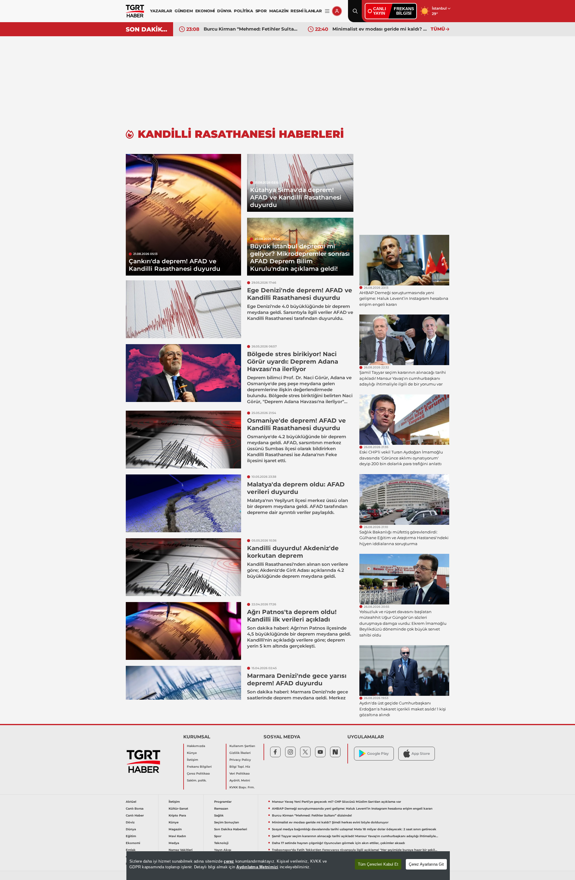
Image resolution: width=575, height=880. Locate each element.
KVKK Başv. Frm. (242, 787)
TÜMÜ (438, 29)
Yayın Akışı (222, 850)
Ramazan (221, 809)
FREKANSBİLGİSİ (404, 11)
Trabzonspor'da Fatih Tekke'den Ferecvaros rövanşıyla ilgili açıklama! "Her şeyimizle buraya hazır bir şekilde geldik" (355, 850)
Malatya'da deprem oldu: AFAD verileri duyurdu (296, 488)
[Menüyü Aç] (327, 11)
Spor (217, 836)
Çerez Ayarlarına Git (426, 864)
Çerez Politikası (198, 773)
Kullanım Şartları (242, 746)
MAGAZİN (278, 10)
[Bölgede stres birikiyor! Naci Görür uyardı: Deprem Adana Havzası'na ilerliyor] (183, 373)
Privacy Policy (240, 760)
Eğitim (131, 836)
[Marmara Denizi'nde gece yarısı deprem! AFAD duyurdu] (183, 695)
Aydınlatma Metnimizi (257, 867)
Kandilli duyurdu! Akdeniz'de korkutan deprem (293, 552)
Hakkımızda (196, 746)
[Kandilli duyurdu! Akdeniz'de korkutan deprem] (183, 567)
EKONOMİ (205, 10)
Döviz (130, 822)
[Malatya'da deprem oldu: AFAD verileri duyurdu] (183, 503)
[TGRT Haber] (135, 11)
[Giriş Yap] (337, 11)
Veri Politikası (239, 773)
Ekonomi (133, 843)
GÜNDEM (184, 10)
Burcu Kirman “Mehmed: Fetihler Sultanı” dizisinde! (251, 29)
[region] (288, 865)
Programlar (222, 802)
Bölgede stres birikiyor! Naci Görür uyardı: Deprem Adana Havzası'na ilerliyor (292, 361)
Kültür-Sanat (178, 809)
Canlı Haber (135, 815)
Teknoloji (221, 843)
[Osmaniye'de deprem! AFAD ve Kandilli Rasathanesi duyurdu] (183, 439)
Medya (174, 843)
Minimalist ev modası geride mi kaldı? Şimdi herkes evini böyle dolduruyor (380, 29)
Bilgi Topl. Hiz (239, 767)
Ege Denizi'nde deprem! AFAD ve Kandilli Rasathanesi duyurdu (299, 294)
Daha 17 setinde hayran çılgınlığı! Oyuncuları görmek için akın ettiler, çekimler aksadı (338, 843)
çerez (229, 861)
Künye (192, 753)
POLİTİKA (243, 10)
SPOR (261, 10)
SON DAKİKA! (147, 29)
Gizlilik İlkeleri (240, 753)
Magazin (175, 829)
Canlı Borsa (134, 809)
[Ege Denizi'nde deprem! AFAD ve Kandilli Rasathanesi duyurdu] (183, 309)
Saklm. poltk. (196, 780)
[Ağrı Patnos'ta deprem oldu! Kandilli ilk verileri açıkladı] (183, 631)
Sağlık (219, 815)
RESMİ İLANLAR (306, 10)
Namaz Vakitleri (181, 850)
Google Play (378, 753)
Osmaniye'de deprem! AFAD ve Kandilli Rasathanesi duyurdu (296, 424)
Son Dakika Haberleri (230, 829)
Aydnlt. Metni (239, 780)
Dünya (131, 829)
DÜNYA (224, 10)
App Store (420, 753)
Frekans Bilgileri (199, 767)
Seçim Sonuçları (226, 822)
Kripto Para (177, 815)
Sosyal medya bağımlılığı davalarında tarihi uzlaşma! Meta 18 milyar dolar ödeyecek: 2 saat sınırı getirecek (354, 829)
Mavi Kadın (177, 836)
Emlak (131, 850)
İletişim (192, 760)
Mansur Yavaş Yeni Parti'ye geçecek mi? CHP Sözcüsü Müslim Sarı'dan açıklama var (336, 802)
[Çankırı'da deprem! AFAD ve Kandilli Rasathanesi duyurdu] (183, 215)
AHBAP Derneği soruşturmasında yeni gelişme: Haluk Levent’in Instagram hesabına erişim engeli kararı (352, 809)
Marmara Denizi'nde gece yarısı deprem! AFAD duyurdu (296, 679)
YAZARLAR (161, 10)
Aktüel (131, 802)
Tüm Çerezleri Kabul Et (378, 864)
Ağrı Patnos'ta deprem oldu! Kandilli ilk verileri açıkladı (292, 615)
